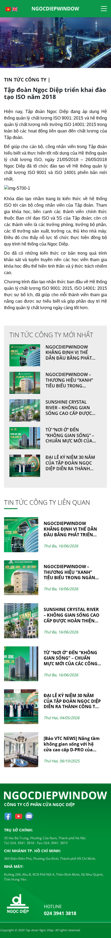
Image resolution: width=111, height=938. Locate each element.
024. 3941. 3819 (55, 843)
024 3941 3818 (60, 913)
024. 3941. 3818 (21, 843)
